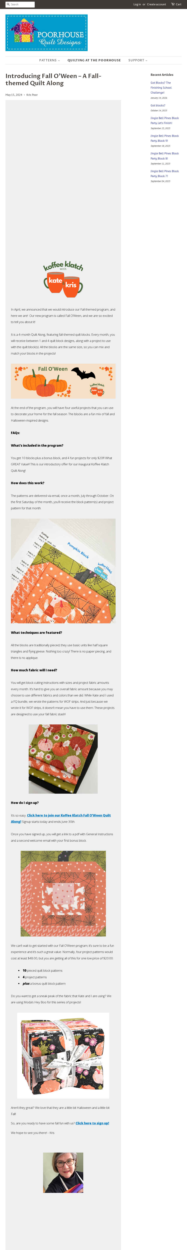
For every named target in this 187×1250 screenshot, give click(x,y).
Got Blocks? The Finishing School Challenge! (161, 87)
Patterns (48, 60)
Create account (156, 4)
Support (136, 60)
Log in (137, 4)
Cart (179, 4)
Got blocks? (158, 105)
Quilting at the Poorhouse (94, 60)
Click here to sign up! (92, 1123)
